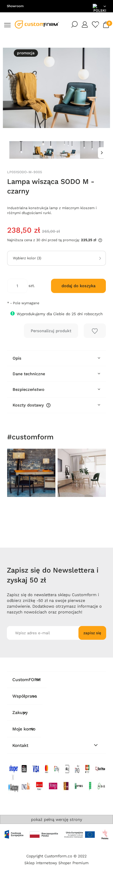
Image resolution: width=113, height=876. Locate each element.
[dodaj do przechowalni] (95, 330)
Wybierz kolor (27, 258)
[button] (7, 25)
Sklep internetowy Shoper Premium (56, 863)
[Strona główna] (37, 25)
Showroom (15, 6)
